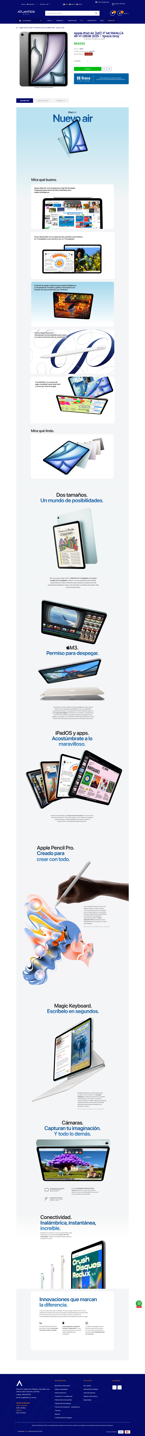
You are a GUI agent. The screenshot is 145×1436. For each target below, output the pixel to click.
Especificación (42, 101)
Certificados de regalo (63, 1418)
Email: (18, 1398)
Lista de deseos (89, 1393)
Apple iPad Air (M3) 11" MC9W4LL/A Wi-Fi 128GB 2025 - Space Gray (42, 28)
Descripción (24, 101)
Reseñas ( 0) (61, 101)
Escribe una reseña (99, 39)
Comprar (88, 69)
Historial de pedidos (91, 1389)
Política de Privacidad (63, 1403)
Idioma (23, 4)
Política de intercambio (63, 1400)
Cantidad (77, 61)
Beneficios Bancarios (62, 1386)
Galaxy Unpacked (61, 1389)
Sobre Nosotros (60, 1393)
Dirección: (19, 1389)
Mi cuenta (87, 1386)
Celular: (18, 1395)
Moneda (42, 4)
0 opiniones (87, 39)
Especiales (87, 1400)
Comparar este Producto (109, 69)
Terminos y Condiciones (63, 1396)
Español (31, 4)
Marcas (57, 1414)
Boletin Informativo (91, 1396)
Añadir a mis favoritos (104, 69)
